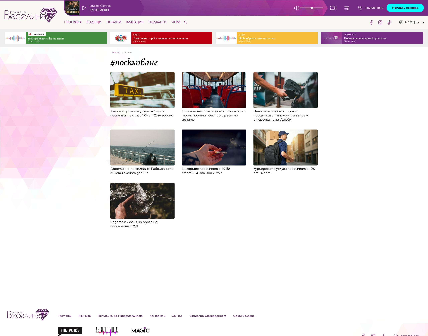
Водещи (93, 22)
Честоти (65, 315)
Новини (113, 22)
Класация (134, 22)
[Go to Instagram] (380, 22)
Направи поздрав (405, 7)
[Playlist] (346, 8)
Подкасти (157, 22)
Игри (176, 22)
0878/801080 (374, 8)
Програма (72, 22)
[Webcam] (333, 8)
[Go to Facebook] (371, 22)
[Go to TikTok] (388, 22)
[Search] (185, 22)
